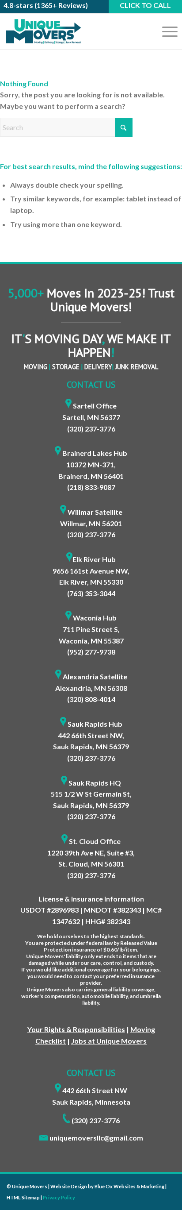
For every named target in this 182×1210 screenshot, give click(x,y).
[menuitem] (165, 31)
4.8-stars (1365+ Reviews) (46, 5)
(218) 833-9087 (91, 487)
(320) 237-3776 (91, 428)
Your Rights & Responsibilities (76, 1029)
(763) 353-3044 (91, 593)
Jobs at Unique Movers (109, 1041)
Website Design (68, 1186)
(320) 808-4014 (91, 699)
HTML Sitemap (23, 1197)
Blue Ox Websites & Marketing (129, 1186)
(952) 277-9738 (91, 651)
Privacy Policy (59, 1197)
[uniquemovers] (73, 31)
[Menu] (165, 31)
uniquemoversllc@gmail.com (96, 1137)
